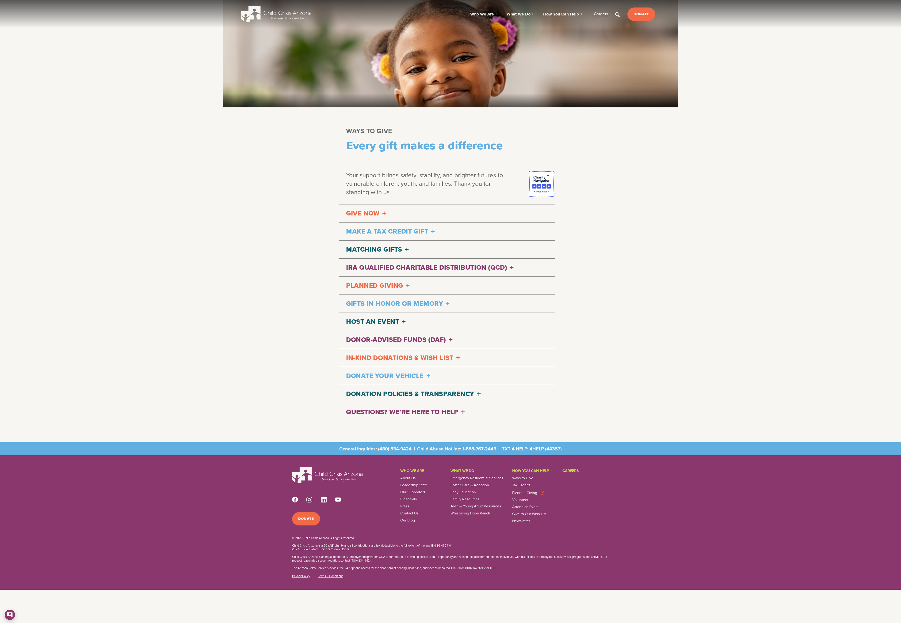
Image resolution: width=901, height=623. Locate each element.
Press (404, 506)
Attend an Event (525, 507)
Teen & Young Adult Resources (475, 506)
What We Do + (463, 470)
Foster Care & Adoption (469, 485)
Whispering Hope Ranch (470, 513)
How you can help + (532, 470)
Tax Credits (521, 485)
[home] (276, 14)
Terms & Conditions (330, 576)
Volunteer (520, 500)
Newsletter (521, 521)
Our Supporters (412, 492)
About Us (408, 478)
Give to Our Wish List (529, 514)
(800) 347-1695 (475, 568)
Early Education (463, 492)
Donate (641, 14)
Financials (408, 499)
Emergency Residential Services (476, 478)
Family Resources (464, 499)
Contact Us (409, 513)
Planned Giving (524, 492)
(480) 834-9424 (395, 448)
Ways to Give (522, 478)
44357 (553, 448)
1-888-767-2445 (479, 448)
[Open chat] (10, 615)
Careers (570, 470)
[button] (484, 14)
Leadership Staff (413, 485)
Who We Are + (413, 470)
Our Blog (407, 520)
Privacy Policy (301, 576)
